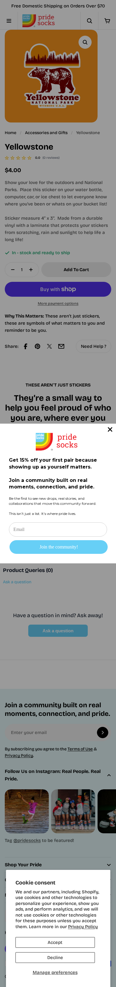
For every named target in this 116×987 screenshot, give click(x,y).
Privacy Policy (83, 926)
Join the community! (59, 546)
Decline (55, 957)
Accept (55, 942)
